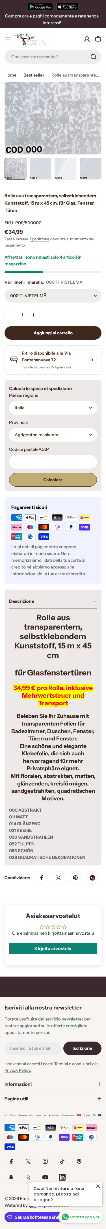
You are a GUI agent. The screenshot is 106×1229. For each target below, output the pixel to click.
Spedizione (39, 239)
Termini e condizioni (72, 1063)
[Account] (86, 39)
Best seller (33, 75)
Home (11, 75)
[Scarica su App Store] (67, 6)
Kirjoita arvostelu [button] (53, 948)
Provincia (18, 422)
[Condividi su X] (58, 878)
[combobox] (53, 57)
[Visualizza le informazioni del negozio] (92, 359)
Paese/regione (23, 395)
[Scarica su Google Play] (40, 6)
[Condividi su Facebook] (41, 878)
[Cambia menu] (8, 39)
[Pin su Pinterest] (75, 878)
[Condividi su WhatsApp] (92, 878)
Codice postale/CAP (29, 449)
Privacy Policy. (18, 1070)
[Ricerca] (93, 56)
